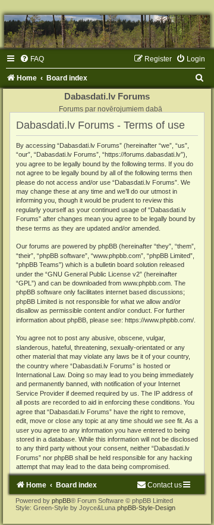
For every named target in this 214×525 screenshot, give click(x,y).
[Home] (107, 31)
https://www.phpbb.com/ (159, 320)
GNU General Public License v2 (94, 274)
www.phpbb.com (147, 283)
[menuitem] (32, 59)
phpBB (61, 500)
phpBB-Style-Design (146, 507)
